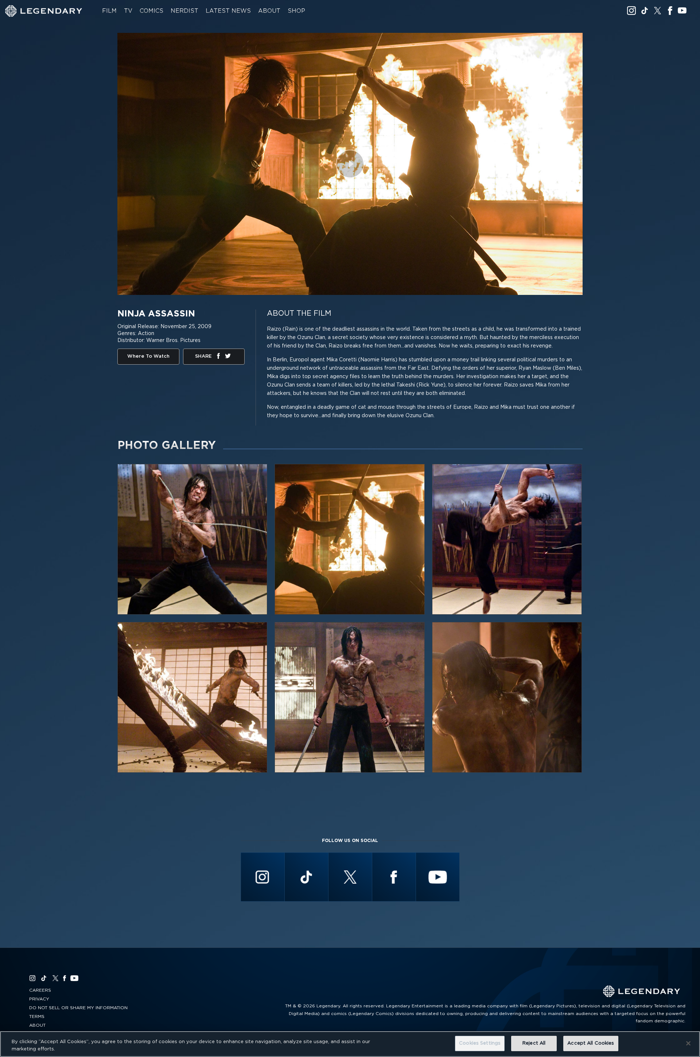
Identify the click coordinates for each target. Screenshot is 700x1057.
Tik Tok (644, 10)
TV (128, 11)
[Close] (688, 1043)
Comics (151, 11)
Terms (36, 1016)
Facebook (669, 10)
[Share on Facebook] (218, 357)
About (269, 11)
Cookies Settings (480, 1043)
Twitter (657, 10)
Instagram (631, 10)
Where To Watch (148, 356)
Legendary (44, 11)
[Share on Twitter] (228, 357)
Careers (40, 990)
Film (109, 11)
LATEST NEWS (228, 11)
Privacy (39, 999)
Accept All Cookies (590, 1043)
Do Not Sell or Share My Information (78, 1008)
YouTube (682, 10)
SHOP (296, 11)
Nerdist (184, 11)
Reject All (533, 1043)
